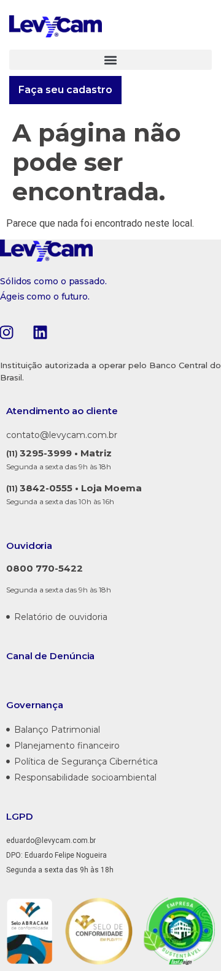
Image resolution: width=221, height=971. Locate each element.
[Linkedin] (40, 332)
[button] (110, 60)
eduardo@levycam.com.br (51, 840)
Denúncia (72, 656)
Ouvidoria (29, 545)
